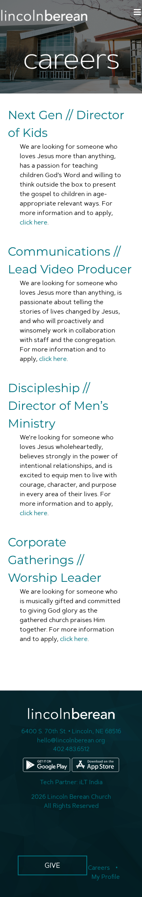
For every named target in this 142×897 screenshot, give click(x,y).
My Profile (106, 877)
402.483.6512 (71, 749)
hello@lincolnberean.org (71, 740)
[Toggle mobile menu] (138, 12)
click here (33, 222)
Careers (99, 867)
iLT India (91, 782)
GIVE (52, 865)
